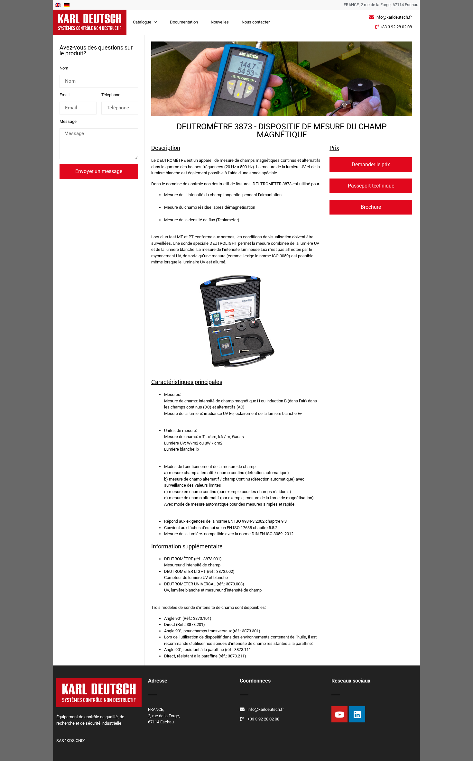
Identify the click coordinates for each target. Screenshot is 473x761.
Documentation (184, 22)
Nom (64, 68)
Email (65, 95)
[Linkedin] (357, 714)
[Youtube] (339, 714)
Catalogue (142, 22)
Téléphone (110, 95)
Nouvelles (220, 22)
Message (68, 121)
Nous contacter (256, 22)
